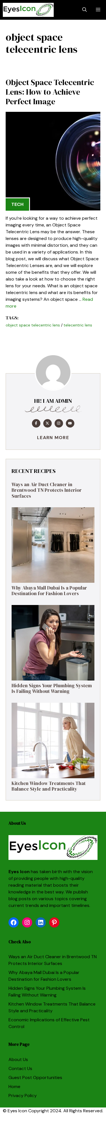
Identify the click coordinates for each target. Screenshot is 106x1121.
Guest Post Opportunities (35, 1077)
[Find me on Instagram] (59, 423)
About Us (18, 1059)
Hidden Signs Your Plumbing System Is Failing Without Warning (52, 688)
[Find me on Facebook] (36, 423)
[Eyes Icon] (28, 10)
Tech (17, 204)
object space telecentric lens (33, 325)
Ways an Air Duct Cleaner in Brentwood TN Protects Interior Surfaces (47, 490)
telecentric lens (78, 325)
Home (14, 1086)
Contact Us (20, 1068)
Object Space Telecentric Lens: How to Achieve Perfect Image (50, 91)
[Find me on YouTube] (70, 423)
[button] (84, 10)
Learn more (53, 438)
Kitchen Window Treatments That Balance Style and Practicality (49, 786)
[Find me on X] (47, 423)
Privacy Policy (22, 1095)
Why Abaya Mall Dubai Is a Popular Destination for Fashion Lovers (49, 590)
